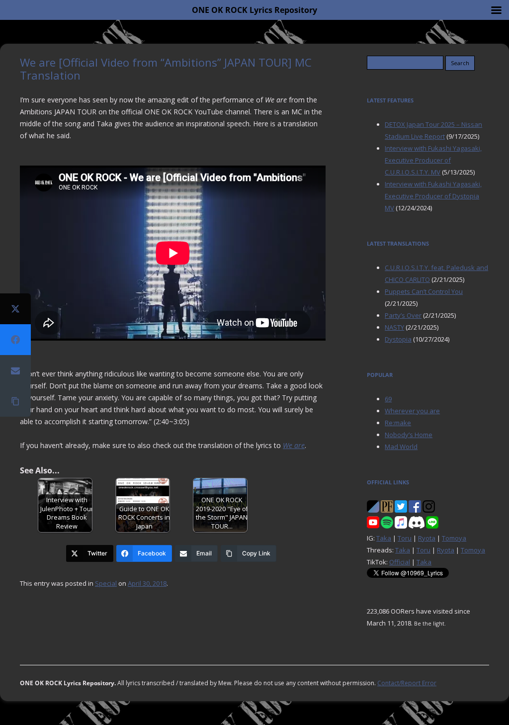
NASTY (394, 327)
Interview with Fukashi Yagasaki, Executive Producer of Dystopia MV (433, 196)
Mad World (401, 446)
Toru (405, 538)
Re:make (398, 422)
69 (388, 398)
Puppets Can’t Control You (424, 291)
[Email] (15, 370)
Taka (383, 538)
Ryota (426, 538)
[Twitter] (15, 308)
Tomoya (454, 538)
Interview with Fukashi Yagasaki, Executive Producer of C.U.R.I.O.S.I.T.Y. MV (433, 160)
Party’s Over (403, 315)
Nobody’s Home (408, 434)
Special (106, 583)
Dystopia (398, 339)
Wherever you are (412, 410)
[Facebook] (15, 339)
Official (399, 561)
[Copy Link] (15, 401)
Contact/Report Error (406, 683)
